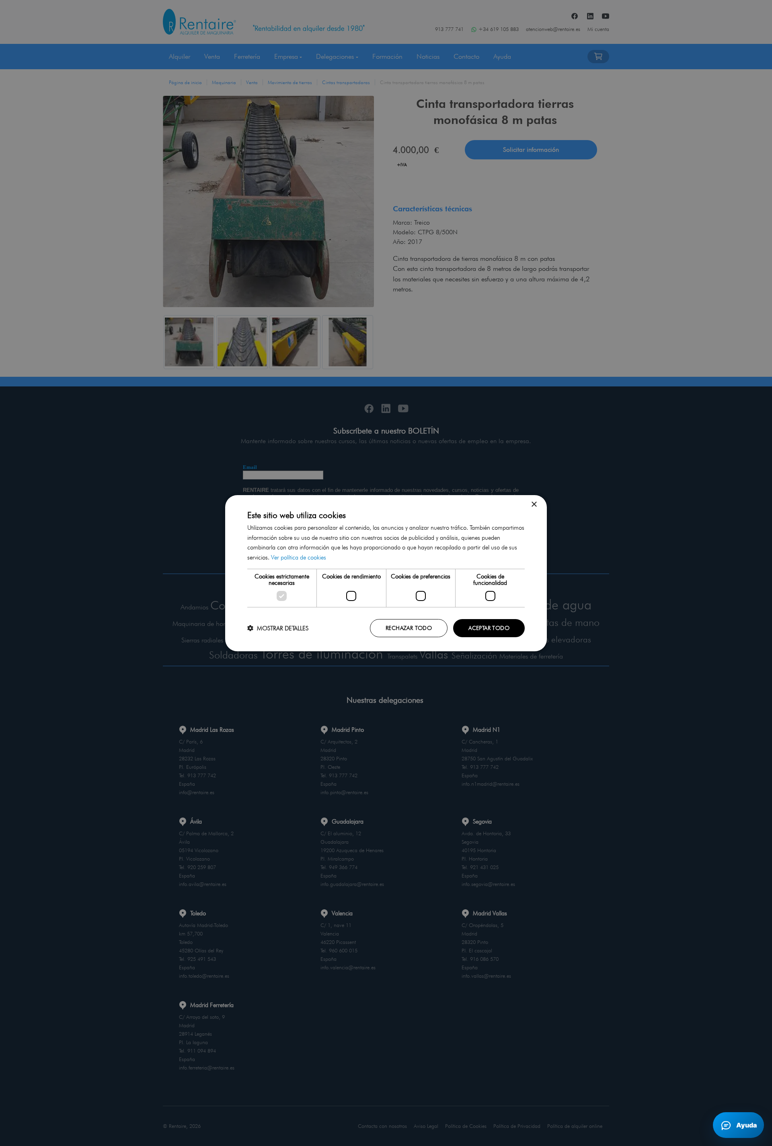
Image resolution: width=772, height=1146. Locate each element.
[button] (277, 628)
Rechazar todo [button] (409, 628)
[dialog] (386, 573)
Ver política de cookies (298, 557)
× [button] (534, 504)
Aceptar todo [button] (488, 628)
